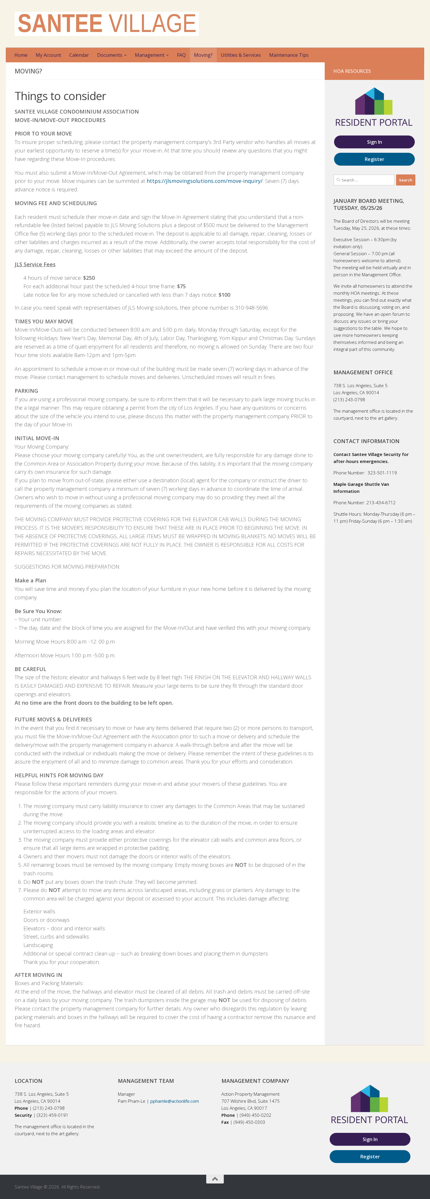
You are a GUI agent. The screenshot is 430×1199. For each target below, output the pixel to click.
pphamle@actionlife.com (174, 1101)
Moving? (203, 55)
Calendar (79, 55)
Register (374, 159)
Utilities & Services (241, 55)
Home (20, 55)
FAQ (181, 55)
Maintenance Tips (289, 55)
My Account (48, 55)
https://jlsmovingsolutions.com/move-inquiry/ (205, 180)
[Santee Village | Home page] (107, 24)
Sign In (374, 142)
